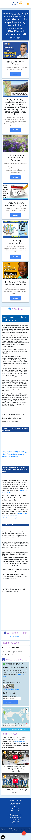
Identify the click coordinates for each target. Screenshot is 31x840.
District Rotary (15, 821)
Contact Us (16, 808)
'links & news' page (19, 741)
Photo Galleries (16, 803)
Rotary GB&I (15, 819)
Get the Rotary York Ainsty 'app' (15, 729)
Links (16, 807)
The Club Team (16, 805)
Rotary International (15, 817)
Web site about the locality (11, 689)
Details (15, 74)
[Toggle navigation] (28, 4)
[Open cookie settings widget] (3, 837)
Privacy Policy (16, 810)
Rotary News (15, 823)
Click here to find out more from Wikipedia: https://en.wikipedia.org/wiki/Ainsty (14, 516)
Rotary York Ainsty (15, 636)
